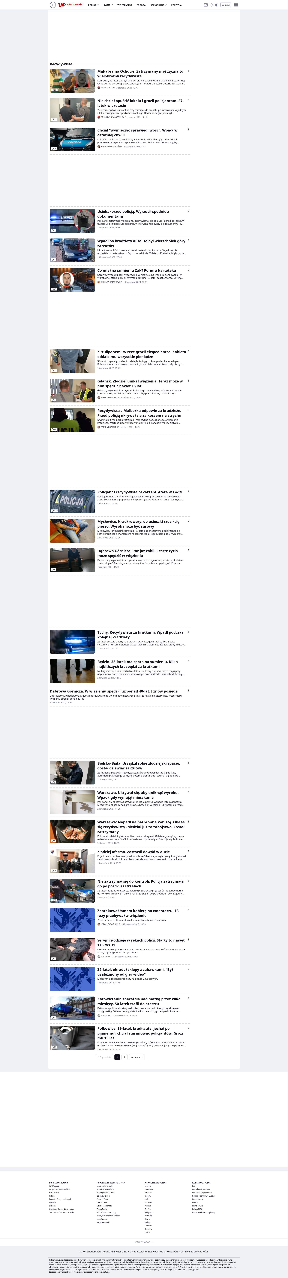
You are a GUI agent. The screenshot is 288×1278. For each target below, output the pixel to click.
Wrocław (148, 1192)
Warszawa (149, 1189)
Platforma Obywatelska (202, 1192)
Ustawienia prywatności (193, 1251)
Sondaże (52, 1206)
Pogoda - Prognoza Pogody (60, 1199)
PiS (193, 1186)
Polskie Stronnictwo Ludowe (203, 1196)
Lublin (147, 1232)
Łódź (146, 1199)
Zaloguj (226, 4)
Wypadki (52, 1202)
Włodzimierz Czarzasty (106, 1212)
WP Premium (124, 5)
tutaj (107, 1272)
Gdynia (147, 1219)
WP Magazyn (54, 1186)
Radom (147, 1222)
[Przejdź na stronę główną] (53, 7)
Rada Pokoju (54, 1192)
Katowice (148, 1225)
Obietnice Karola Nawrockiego (61, 1209)
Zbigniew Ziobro (103, 1196)
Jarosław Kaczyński (104, 1186)
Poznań (148, 1206)
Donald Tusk (102, 1202)
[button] (214, 5)
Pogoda (141, 5)
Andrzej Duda (102, 1199)
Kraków (148, 1196)
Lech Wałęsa (102, 1219)
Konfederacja (197, 1199)
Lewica (195, 1202)
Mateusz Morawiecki (105, 1189)
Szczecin (148, 1202)
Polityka (176, 5)
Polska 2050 (197, 1209)
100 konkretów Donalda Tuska (61, 1212)
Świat (107, 5)
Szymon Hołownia (104, 1206)
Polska (92, 5)
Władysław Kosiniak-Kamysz (108, 1215)
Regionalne (157, 5)
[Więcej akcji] (188, 70)
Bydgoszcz (149, 1212)
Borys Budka (102, 1209)
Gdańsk (148, 1209)
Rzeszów (148, 1229)
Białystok (148, 1215)
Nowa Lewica (197, 1206)
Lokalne (148, 1186)
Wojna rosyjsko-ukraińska (59, 1189)
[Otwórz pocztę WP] (205, 5)
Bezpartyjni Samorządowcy (203, 1212)
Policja (52, 1196)
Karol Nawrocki (103, 1222)
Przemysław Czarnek (105, 1192)
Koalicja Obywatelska (201, 1189)
